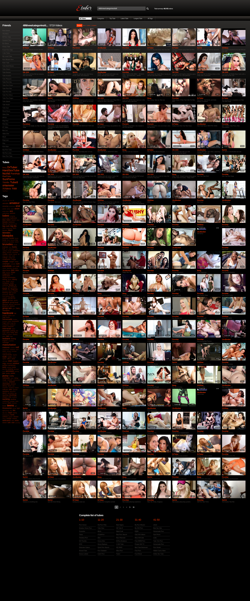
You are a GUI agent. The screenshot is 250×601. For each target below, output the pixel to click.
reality (11, 376)
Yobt (14, 188)
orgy (4, 363)
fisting (15, 291)
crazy (16, 261)
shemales (6, 384)
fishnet (10, 291)
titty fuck (5, 413)
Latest (88, 25)
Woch (4, 137)
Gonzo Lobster (83, 554)
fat (15, 285)
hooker (15, 319)
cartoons (11, 249)
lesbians (6, 338)
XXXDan (51, 48)
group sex (7, 308)
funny (12, 296)
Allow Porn (119, 550)
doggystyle (6, 274)
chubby (5, 254)
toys (10, 413)
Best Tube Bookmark (141, 547)
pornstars (10, 371)
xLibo (155, 537)
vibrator (15, 416)
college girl (11, 258)
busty (14, 247)
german (10, 300)
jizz (17, 331)
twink (12, 415)
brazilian (11, 242)
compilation (6, 259)
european (5, 283)
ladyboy (15, 334)
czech (4, 268)
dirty (3, 272)
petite (14, 367)
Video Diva (5, 114)
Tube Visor (101, 528)
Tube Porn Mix (6, 91)
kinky (12, 332)
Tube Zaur (5, 108)
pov (3, 373)
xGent (155, 525)
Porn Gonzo (6, 30)
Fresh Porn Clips (7, 50)
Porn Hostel (157, 547)
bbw (4, 220)
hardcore (7, 313)
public (13, 373)
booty (4, 240)
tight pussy (5, 410)
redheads (6, 378)
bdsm (8, 220)
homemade (7, 319)
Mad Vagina (120, 525)
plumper (16, 369)
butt (3, 249)
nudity (10, 357)
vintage (8, 418)
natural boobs (7, 355)
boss (8, 240)
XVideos (6, 188)
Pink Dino (5, 124)
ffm (9, 289)
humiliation (5, 325)
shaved (12, 382)
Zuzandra (82, 531)
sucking (6, 399)
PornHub (15, 173)
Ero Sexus (5, 43)
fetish (4, 289)
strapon (5, 397)
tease (4, 406)
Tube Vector (6, 104)
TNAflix (5, 182)
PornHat (125, 48)
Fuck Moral (138, 554)
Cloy (3, 143)
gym (13, 308)
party (4, 367)
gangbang (11, 298)
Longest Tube (138, 18)
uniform (5, 416)
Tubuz (81, 534)
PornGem (76, 48)
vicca (4, 418)
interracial (6, 328)
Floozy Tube (6, 46)
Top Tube (112, 18)
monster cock (6, 353)
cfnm (4, 252)
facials (11, 285)
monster (14, 351)
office (9, 359)
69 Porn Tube (6, 37)
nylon (4, 359)
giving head (14, 302)
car (7, 249)
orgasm (15, 361)
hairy (18, 308)
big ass (4, 224)
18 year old (5, 200)
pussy (5, 375)
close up (5, 256)
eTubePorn (101, 534)
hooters (4, 321)
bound (13, 240)
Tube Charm (6, 69)
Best (84, 25)
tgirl (16, 406)
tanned (4, 403)
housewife (15, 321)
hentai (4, 315)
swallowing (5, 401)
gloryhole (17, 304)
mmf (17, 349)
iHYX (80, 544)
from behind (6, 296)
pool (3, 371)
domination (6, 276)
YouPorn (5, 191)
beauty (5, 222)
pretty (8, 373)
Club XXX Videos (140, 534)
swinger (12, 401)
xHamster (8, 185)
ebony (14, 279)
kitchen (4, 334)
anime (4, 209)
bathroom (13, 218)
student (14, 397)
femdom (14, 287)
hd (15, 313)
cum (18, 264)
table (16, 401)
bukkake (5, 247)
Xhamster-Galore (84, 547)
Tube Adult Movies (8, 66)
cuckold (12, 264)
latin (7, 336)
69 (13, 200)
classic (10, 254)
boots (16, 238)
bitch (14, 228)
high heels (6, 317)
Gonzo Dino (101, 541)
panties (5, 365)
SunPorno (8, 179)
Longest (93, 25)
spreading (11, 393)
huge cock (6, 323)
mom (4, 351)
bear (18, 220)
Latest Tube (124, 18)
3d (11, 200)
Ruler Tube (5, 62)
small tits (5, 387)
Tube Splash (6, 101)
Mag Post (5, 120)
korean (10, 334)
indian (4, 326)
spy (15, 393)
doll (12, 274)
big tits (13, 226)
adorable (5, 203)
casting (4, 250)
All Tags (150, 18)
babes (5, 215)
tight (18, 408)
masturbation (9, 344)
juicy (8, 332)
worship (17, 422)
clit (18, 254)
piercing (4, 369)
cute (17, 266)
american (12, 206)
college (5, 258)
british (17, 242)
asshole (12, 213)
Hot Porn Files (102, 525)
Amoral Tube (83, 550)
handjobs (6, 310)
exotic (12, 283)
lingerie (5, 341)
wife (9, 423)
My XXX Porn (139, 528)
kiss (16, 332)
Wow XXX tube (139, 537)
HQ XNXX (119, 547)
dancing (9, 268)
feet (9, 287)
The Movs (5, 33)
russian (9, 380)
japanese (6, 331)
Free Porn (138, 550)
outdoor (16, 363)
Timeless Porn (83, 537)
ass (11, 211)
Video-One (5, 133)
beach (14, 220)
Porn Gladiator (102, 550)
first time (5, 291)
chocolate (15, 252)
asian (17, 208)
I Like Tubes (6, 53)
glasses (11, 304)
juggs (4, 332)
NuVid (6, 173)
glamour (5, 304)
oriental (9, 363)
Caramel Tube (6, 40)
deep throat (6, 270)
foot (10, 292)
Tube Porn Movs (7, 95)
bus (10, 247)
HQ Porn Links (6, 153)
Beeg (4, 168)
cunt (13, 266)
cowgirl (11, 261)
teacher (14, 403)
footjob (14, 292)
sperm (4, 393)
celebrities (16, 250)
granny (12, 306)
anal (18, 206)
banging (12, 216)
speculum (13, 391)
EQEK (136, 531)
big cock (6, 226)
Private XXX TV (139, 544)
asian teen (5, 211)
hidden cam (11, 315)
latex (3, 336)
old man (4, 361)
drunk (9, 279)
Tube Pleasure (6, 79)
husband (12, 325)
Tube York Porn (158, 541)
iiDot (99, 537)
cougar (13, 259)
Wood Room (6, 111)
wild (12, 423)
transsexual (6, 415)
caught (10, 250)
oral (10, 361)
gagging (4, 298)
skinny (4, 386)
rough (4, 380)
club (9, 256)
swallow (13, 399)
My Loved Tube (7, 56)
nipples (15, 355)
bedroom (11, 222)
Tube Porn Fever (7, 85)
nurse (14, 357)
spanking (5, 391)
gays (4, 300)
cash (16, 249)
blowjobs (7, 235)
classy (15, 254)
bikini (4, 228)
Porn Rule (5, 146)
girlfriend (5, 302)
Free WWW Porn (140, 541)
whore (4, 422)
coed (13, 256)
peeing (9, 367)
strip (9, 397)
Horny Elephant (102, 544)
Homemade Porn (158, 531)
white (17, 421)
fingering (14, 289)
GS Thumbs (83, 541)
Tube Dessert (6, 72)
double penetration (8, 277)
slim (13, 386)
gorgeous (5, 306)
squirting (5, 395)
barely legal (6, 218)
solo (10, 389)
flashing (5, 292)
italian (13, 329)
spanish (15, 389)
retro (12, 378)
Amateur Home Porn (85, 528)
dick (12, 270)
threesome (7, 408)
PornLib (125, 124)
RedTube (6, 176)
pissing (10, 369)
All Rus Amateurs (121, 541)
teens (10, 405)
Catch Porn (101, 554)
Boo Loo (5, 130)
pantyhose (12, 365)
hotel (9, 321)
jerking (12, 331)
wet (12, 420)
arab (12, 209)
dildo (17, 270)
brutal (15, 244)
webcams (6, 420)
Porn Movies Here (8, 59)
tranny (15, 413)
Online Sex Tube (158, 554)
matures (6, 347)
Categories (100, 18)
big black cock (12, 224)
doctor (8, 272)
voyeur (14, 418)
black (10, 230)
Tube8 (14, 182)
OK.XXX (26, 72)
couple (5, 261)
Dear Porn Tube (7, 156)
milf (17, 347)
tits (14, 410)
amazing (5, 206)
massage (5, 342)
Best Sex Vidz (157, 528)
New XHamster (120, 537)
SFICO (4, 117)
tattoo (9, 403)
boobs (11, 238)
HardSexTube (10, 170)
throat (14, 408)
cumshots (7, 266)
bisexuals (9, 228)
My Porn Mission (140, 525)
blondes (6, 232)
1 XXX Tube (120, 544)
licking (13, 339)
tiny (11, 410)
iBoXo (99, 531)
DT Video (5, 127)
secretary (5, 382)
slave (9, 386)
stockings (13, 395)
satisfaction (16, 380)
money (9, 351)
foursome (5, 294)
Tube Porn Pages (7, 98)
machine (11, 341)
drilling (4, 279)
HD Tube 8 (119, 528)
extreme (5, 285)
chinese (9, 252)
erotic (8, 281)
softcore (5, 389)
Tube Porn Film (7, 88)
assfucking (5, 213)
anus (8, 209)
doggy (13, 272)
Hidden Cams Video (159, 550)
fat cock (4, 287)
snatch (17, 387)
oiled (13, 359)
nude (4, 357)
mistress (12, 349)
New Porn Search (121, 534)
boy (16, 240)
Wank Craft (119, 531)
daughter (15, 268)
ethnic (12, 281)
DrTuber (12, 167)
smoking (11, 387)
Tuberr (118, 554)
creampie (6, 264)
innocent (10, 326)
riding (16, 378)
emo (3, 281)
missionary (5, 349)
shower (13, 384)
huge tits (13, 323)
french (11, 294)
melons (12, 347)
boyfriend (5, 242)
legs (11, 336)
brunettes (7, 244)
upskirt (10, 416)
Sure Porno (156, 534)
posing (17, 371)
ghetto (16, 300)
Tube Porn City (7, 82)
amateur (14, 203)
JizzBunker (102, 48)
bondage (5, 238)
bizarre (4, 230)
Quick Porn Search (103, 547)
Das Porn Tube (7, 149)
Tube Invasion (6, 75)
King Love (5, 140)
